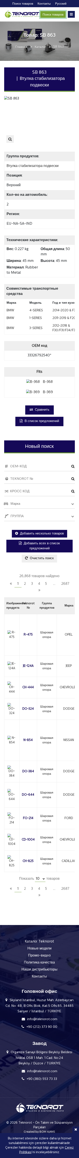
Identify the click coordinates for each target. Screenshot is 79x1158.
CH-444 (28, 687)
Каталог (40, 47)
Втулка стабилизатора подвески (33, 166)
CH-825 (28, 861)
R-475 (28, 634)
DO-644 (28, 795)
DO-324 (28, 709)
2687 (65, 584)
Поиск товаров (53, 14)
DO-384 (28, 771)
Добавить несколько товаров (41, 533)
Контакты (39, 976)
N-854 (28, 740)
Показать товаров (39, 879)
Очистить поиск (41, 558)
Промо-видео (39, 955)
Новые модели (39, 948)
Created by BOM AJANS (39, 1131)
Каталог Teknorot (39, 941)
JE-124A (28, 666)
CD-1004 (28, 839)
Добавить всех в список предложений (41, 546)
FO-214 (28, 818)
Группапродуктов (47, 605)
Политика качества (39, 962)
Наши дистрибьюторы (39, 969)
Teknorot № (28, 605)
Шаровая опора (46, 635)
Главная (21, 47)
